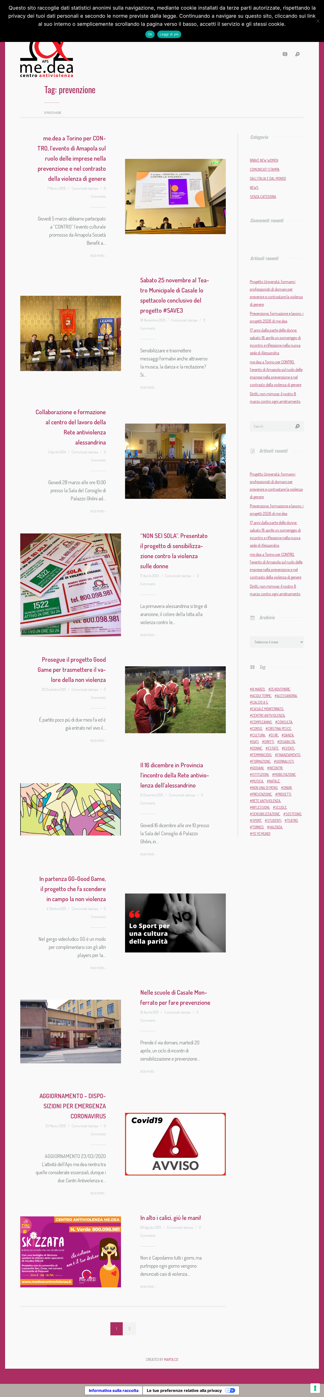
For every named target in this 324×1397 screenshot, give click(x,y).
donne (257, 748)
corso (257, 728)
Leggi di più (169, 34)
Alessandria (287, 696)
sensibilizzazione (266, 814)
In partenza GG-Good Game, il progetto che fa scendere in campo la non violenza (72, 889)
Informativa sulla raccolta (113, 1390)
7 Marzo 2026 (56, 188)
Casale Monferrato (267, 709)
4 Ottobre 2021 (56, 908)
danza (289, 735)
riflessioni (260, 807)
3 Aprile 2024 (57, 452)
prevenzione (262, 794)
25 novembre (280, 689)
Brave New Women (264, 160)
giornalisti (285, 761)
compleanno (262, 722)
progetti (284, 794)
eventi (289, 748)
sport (256, 820)
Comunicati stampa (85, 188)
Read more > (98, 256)
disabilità (287, 742)
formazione (261, 761)
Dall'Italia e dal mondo (268, 178)
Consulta (284, 722)
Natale (274, 781)
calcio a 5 (260, 702)
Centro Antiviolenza (268, 715)
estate (273, 748)
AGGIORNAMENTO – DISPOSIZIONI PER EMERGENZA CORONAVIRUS (72, 1106)
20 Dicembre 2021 (54, 689)
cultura (258, 735)
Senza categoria (263, 196)
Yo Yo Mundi (261, 833)
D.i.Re (274, 735)
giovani (258, 768)
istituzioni (260, 774)
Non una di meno (264, 788)
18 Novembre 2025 (152, 320)
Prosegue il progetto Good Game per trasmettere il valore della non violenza (72, 669)
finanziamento (288, 755)
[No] (317, 20)
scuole (281, 807)
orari (287, 788)
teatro (292, 820)
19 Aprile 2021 (149, 1012)
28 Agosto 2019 (150, 1227)
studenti (274, 820)
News (254, 187)
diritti (269, 742)
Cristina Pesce (279, 728)
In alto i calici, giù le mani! (170, 1217)
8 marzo (258, 689)
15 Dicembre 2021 (151, 795)
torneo (258, 827)
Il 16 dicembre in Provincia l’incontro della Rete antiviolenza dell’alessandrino (174, 775)
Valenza (275, 827)
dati (255, 742)
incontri (275, 768)
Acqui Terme (261, 696)
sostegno (293, 814)
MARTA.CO (171, 1359)
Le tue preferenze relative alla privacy (184, 1390)
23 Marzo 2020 (56, 1126)
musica (257, 781)
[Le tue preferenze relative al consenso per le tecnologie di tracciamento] (315, 1388)
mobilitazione (285, 774)
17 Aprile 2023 (149, 576)
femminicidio (261, 755)
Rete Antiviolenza (266, 801)
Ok (150, 34)
